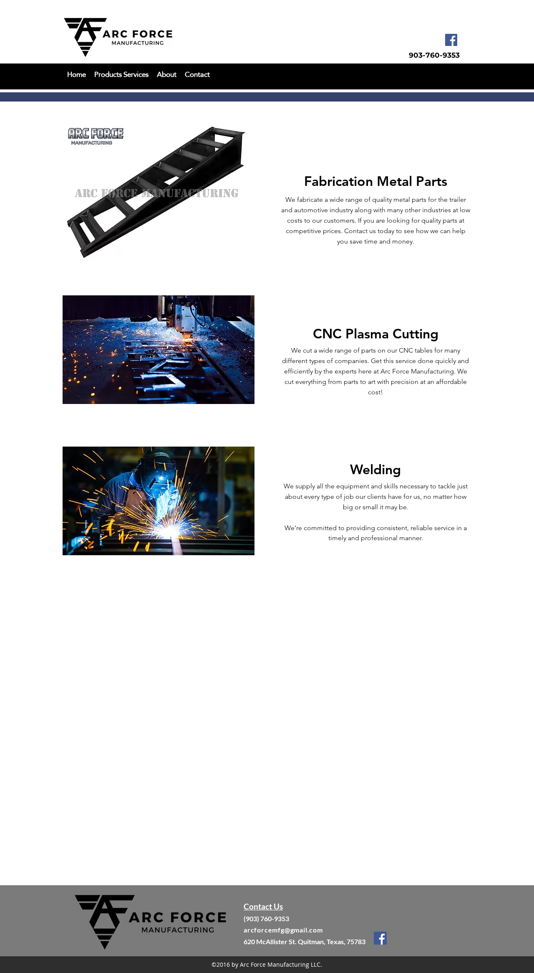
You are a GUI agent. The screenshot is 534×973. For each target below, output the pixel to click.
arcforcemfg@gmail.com (283, 930)
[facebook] (451, 40)
